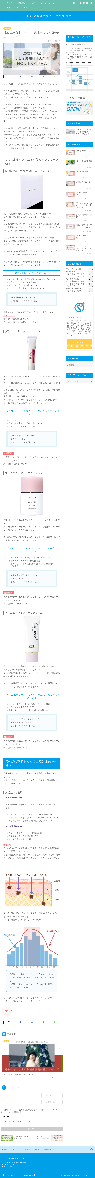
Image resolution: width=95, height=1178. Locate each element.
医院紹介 (22, 3)
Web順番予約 (28, 1175)
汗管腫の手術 (71, 286)
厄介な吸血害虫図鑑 (74, 269)
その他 (8, 8)
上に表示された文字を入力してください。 (18, 1121)
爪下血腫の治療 (72, 279)
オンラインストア (24, 8)
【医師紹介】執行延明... (76, 291)
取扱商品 (7, 28)
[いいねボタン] (6, 1011)
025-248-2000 (8, 1166)
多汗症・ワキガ (47, 3)
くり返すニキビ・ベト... (76, 284)
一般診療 (9, 3)
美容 (33, 3)
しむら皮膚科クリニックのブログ (47, 16)
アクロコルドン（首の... (76, 276)
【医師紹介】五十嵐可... (76, 274)
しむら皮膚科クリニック (13, 1175)
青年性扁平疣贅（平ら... (76, 281)
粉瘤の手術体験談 (73, 289)
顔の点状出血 (71, 272)
